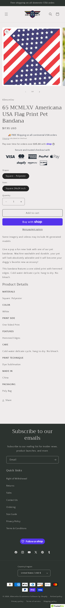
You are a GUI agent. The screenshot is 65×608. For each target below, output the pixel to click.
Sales (9, 493)
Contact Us (12, 500)
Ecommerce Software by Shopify (33, 596)
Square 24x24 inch (16, 188)
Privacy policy (17, 601)
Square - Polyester (16, 176)
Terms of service (33, 601)
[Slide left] (25, 91)
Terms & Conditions (16, 528)
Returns (10, 486)
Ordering (11, 507)
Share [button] (9, 400)
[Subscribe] (55, 459)
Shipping (5, 138)
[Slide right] (39, 91)
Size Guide (11, 514)
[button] (6, 14)
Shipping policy (50, 601)
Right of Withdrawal (16, 478)
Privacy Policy (13, 521)
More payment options (32, 229)
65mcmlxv (14, 596)
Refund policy (56, 596)
